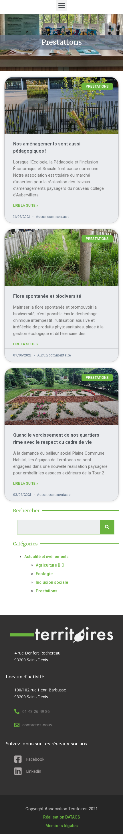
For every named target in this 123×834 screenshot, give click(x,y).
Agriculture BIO (50, 565)
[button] (61, 5)
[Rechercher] (107, 527)
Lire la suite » (25, 206)
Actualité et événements (46, 556)
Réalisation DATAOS (61, 817)
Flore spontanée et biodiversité (47, 296)
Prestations (46, 591)
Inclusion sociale (52, 582)
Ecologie (44, 573)
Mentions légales (61, 825)
